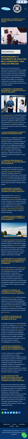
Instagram (20, 2)
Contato (12, 426)
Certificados (22, 424)
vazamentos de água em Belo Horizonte (11, 171)
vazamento (4, 139)
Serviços (14, 424)
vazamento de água (7, 115)
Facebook (18, 2)
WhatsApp (23, 2)
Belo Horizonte (14, 199)
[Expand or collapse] (19, 51)
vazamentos (15, 122)
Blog (17, 426)
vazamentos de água (21, 325)
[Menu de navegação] (25, 8)
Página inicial (6, 424)
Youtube (26, 2)
